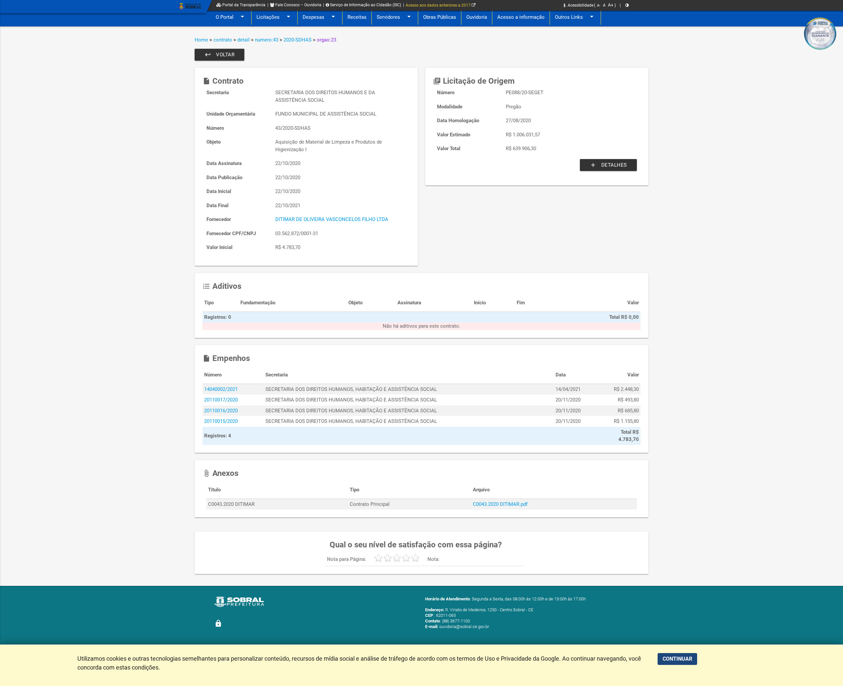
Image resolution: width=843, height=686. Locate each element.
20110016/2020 (221, 411)
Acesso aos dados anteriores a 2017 (439, 5)
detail (243, 40)
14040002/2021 (221, 389)
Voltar (219, 54)
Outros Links (575, 16)
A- (598, 5)
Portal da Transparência (243, 5)
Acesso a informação (521, 17)
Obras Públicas (439, 17)
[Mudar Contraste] (627, 5)
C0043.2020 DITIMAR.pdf (500, 504)
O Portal (231, 16)
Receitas (357, 17)
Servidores (395, 16)
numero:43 (266, 40)
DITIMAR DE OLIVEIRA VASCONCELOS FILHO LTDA (331, 219)
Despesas (320, 16)
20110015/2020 (221, 421)
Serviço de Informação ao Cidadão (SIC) (365, 5)
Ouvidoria (476, 17)
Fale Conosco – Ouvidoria (297, 5)
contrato (222, 40)
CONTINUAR (677, 659)
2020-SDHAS (298, 40)
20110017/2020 (221, 400)
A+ (610, 5)
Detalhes (608, 165)
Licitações (274, 16)
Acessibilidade (580, 5)
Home (201, 40)
